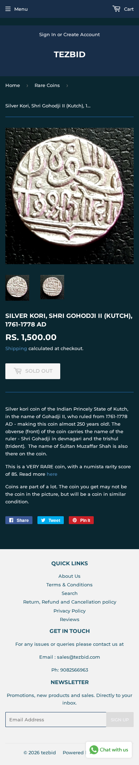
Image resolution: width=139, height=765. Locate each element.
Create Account (81, 34)
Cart (128, 9)
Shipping (16, 348)
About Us (69, 576)
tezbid (70, 54)
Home (12, 85)
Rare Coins (47, 85)
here (52, 474)
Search (70, 593)
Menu (21, 9)
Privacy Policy (69, 611)
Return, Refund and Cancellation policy (69, 602)
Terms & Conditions (69, 584)
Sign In (47, 34)
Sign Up (120, 719)
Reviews (69, 619)
